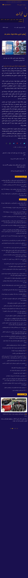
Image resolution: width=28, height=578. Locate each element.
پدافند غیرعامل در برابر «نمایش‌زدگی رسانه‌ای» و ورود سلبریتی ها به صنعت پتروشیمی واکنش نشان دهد (13, 274)
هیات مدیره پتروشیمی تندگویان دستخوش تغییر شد (15, 315)
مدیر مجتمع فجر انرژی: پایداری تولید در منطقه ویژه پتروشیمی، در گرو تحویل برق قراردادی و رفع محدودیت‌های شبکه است (13, 181)
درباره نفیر (8, 1)
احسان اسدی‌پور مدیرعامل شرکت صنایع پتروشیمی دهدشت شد (14, 270)
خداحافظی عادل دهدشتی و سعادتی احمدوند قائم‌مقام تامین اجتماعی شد (14, 244)
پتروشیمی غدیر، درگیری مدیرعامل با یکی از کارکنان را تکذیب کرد (14, 364)
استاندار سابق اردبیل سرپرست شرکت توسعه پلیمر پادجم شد (14, 348)
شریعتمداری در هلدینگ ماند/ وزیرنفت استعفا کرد (16, 376)
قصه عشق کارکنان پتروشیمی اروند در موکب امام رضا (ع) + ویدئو (14, 415)
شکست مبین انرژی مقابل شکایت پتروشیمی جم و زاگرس (15, 306)
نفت (14, 147)
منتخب (18, 147)
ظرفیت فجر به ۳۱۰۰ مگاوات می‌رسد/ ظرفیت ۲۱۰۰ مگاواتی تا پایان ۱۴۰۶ (14, 260)
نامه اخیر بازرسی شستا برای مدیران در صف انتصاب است (15, 247)
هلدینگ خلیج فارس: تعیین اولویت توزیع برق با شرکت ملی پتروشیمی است (14, 299)
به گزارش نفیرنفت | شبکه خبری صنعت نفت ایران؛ (15, 66)
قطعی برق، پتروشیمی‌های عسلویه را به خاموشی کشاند (15, 278)
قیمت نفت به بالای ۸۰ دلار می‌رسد (17, 159)
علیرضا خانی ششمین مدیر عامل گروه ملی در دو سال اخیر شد (14, 240)
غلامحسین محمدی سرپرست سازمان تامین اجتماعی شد (15, 263)
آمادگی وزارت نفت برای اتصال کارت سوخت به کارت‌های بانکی (14, 153)
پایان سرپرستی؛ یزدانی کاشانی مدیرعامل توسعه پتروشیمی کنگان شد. (14, 281)
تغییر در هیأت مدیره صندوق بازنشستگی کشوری (16, 360)
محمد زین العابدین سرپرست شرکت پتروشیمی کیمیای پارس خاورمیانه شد (14, 384)
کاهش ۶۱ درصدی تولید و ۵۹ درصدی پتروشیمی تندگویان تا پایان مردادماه (14, 185)
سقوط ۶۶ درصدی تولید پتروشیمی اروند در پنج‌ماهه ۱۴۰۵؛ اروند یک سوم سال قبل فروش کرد (13, 190)
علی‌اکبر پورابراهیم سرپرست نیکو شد (18, 350)
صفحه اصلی (19, 1)
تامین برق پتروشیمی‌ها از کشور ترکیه (18, 367)
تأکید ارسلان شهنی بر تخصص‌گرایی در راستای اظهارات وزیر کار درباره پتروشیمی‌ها (13, 194)
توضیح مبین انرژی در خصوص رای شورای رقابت (16, 303)
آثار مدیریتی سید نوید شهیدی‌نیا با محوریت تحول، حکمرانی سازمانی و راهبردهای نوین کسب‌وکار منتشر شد (14, 323)
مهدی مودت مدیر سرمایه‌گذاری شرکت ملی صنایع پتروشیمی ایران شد (14, 328)
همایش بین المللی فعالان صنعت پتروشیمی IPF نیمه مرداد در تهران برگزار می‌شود (14, 166)
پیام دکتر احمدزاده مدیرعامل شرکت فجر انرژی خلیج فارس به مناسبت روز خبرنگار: (14, 290)
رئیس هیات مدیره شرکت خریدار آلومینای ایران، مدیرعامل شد (14, 308)
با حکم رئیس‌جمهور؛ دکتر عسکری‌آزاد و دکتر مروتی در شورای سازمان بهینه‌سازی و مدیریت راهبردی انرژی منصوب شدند (14, 379)
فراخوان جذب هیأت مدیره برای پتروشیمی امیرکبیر (16, 345)
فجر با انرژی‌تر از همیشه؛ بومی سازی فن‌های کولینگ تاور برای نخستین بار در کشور (14, 286)
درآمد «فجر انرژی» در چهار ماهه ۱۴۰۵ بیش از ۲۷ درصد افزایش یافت (13, 236)
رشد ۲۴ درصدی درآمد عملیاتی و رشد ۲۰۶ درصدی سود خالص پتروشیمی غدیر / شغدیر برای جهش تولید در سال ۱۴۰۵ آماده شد (14, 357)
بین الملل (23, 147)
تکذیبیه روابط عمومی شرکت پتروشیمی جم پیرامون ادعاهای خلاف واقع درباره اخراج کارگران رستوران (14, 332)
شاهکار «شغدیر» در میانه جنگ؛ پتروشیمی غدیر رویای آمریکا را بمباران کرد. (14, 295)
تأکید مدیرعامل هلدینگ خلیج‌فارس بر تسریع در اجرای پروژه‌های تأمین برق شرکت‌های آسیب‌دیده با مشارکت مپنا (15, 319)
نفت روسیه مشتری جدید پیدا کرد (17, 171)
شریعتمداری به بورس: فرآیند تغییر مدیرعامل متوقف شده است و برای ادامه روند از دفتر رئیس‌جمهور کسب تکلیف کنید (13, 251)
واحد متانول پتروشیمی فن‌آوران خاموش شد (17, 266)
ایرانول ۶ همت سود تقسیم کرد (20, 373)
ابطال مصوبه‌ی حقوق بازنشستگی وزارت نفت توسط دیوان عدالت (14, 341)
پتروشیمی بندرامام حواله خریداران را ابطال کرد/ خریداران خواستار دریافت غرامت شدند (14, 255)
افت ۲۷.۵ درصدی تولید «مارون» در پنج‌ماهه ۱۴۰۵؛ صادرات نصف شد (14, 208)
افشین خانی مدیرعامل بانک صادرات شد (18, 370)
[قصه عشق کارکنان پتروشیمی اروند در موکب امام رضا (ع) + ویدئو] (14, 404)
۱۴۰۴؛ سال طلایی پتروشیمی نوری (19, 390)
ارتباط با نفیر (14, 1)
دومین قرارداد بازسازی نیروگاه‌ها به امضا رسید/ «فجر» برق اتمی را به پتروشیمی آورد (13, 226)
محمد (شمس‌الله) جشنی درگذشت (19, 353)
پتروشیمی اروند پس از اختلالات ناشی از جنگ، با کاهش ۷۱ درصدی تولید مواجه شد (14, 312)
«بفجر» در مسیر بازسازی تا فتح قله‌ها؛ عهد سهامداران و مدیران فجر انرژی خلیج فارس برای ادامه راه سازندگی (13, 337)
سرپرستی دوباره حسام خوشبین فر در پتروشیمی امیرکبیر (15, 387)
